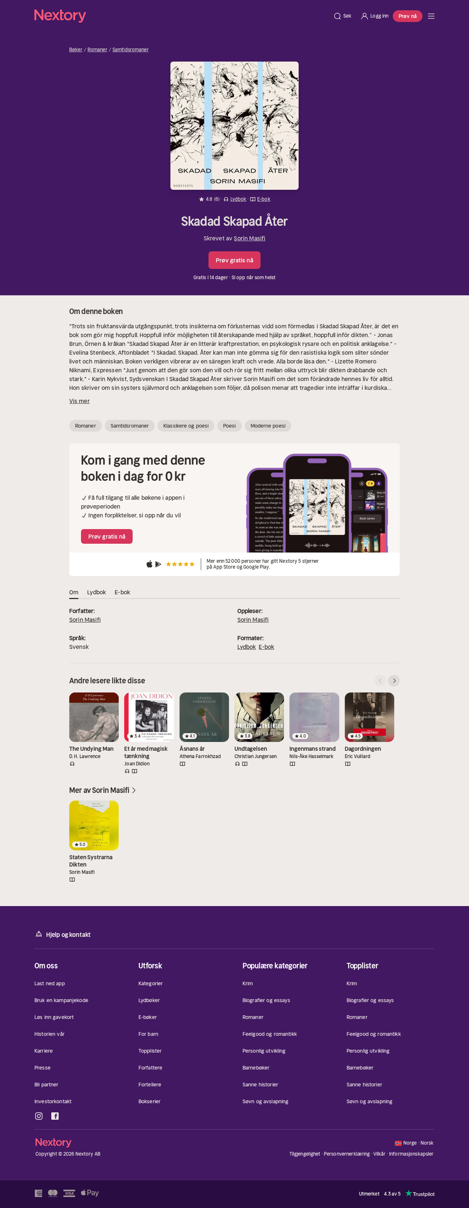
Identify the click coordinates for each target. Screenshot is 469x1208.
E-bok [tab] (122, 592)
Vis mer (79, 400)
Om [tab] (73, 592)
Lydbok (246, 646)
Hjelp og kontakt (68, 935)
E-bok (266, 646)
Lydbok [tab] (96, 592)
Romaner (97, 50)
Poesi (229, 425)
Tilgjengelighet (305, 1154)
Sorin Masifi (249, 238)
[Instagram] (38, 1116)
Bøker (75, 50)
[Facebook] (55, 1116)
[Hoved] (431, 16)
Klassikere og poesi (185, 425)
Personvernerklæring (347, 1154)
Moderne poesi (268, 425)
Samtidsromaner (130, 50)
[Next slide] (394, 681)
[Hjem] (181, 16)
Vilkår (379, 1154)
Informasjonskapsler (411, 1154)
